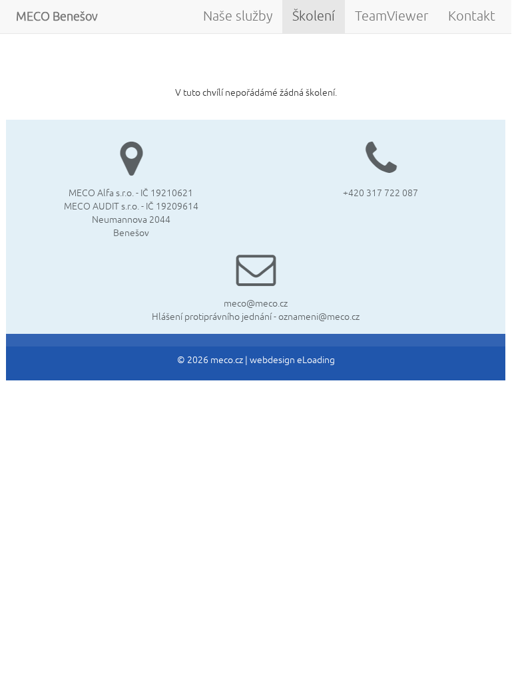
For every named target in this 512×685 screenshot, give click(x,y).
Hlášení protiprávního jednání (212, 317)
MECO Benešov (57, 16)
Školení (313, 16)
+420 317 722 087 (380, 193)
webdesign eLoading (292, 360)
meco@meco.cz (256, 303)
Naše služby (237, 16)
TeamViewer (391, 16)
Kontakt (471, 16)
